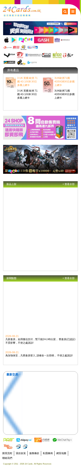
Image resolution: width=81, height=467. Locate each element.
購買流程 (7, 453)
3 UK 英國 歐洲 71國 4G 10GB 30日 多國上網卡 (27, 82)
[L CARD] (21, 62)
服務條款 (34, 453)
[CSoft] (10, 62)
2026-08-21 (12, 335)
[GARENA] (20, 55)
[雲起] (32, 47)
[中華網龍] (65, 40)
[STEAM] (10, 55)
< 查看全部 (69, 184)
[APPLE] (7, 40)
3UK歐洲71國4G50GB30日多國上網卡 (64, 82)
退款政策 (21, 453)
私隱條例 (48, 453)
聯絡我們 (7, 458)
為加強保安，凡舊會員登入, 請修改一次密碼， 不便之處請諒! (39, 354)
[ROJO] (57, 55)
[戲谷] (16, 47)
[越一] (68, 55)
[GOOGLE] (13, 40)
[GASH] (44, 40)
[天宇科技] (24, 47)
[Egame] (32, 62)
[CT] (46, 55)
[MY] (25, 40)
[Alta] (57, 40)
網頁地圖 (61, 453)
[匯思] (33, 55)
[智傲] (8, 47)
